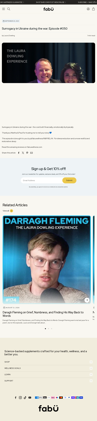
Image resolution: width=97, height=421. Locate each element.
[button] (3, 9)
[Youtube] (29, 397)
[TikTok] (25, 397)
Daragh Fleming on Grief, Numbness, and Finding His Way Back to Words (43, 314)
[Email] (31, 153)
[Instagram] (20, 397)
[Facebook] (15, 397)
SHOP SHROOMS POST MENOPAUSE (42, 2)
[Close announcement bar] (94, 2)
